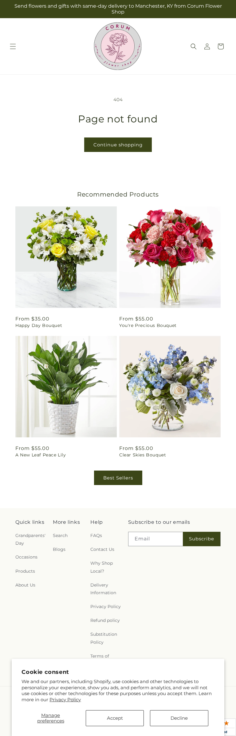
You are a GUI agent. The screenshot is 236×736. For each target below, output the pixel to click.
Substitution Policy (103, 638)
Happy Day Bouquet (38, 325)
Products (25, 571)
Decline (179, 718)
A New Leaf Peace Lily (40, 455)
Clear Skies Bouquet (142, 455)
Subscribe (201, 539)
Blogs (59, 549)
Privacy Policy (65, 699)
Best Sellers (118, 478)
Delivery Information (103, 588)
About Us (25, 585)
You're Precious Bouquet (148, 325)
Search (60, 535)
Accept (115, 718)
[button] (13, 46)
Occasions (26, 557)
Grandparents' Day (30, 539)
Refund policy (105, 620)
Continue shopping (118, 145)
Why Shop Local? (101, 567)
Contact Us (102, 549)
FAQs (96, 535)
